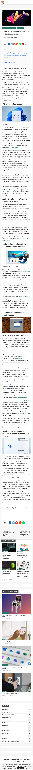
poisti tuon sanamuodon (19, 400)
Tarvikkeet (7, 733)
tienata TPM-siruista (21, 397)
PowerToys (5, 191)
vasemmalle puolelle (11, 147)
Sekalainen (6, 28)
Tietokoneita (20, 28)
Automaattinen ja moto (10, 714)
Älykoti (4, 691)
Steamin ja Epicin (25, 296)
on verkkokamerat (14, 369)
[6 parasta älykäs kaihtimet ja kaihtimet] (16, 630)
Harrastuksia (7, 720)
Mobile (6, 722)
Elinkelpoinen (7, 717)
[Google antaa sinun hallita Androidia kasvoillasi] (9, 565)
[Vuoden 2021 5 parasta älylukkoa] (16, 682)
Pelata (6, 725)
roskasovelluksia (24, 271)
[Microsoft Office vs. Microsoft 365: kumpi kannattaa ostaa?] (16, 656)
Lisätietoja (27, 768)
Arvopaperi (7, 712)
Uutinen (6, 738)
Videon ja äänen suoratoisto (11, 741)
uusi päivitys (23, 413)
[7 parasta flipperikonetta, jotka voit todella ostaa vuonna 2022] (16, 604)
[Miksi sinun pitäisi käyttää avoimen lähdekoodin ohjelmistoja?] (9, 547)
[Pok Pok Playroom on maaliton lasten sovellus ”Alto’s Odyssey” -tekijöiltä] (24, 547)
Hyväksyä (20, 768)
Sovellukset (13, 28)
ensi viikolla (23, 474)
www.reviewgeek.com (9, 514)
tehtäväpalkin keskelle (16, 131)
